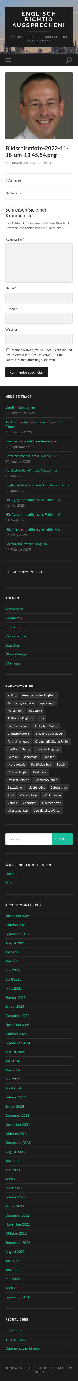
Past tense (40, 772)
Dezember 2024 (17, 1015)
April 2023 (13, 1179)
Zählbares (29, 803)
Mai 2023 (12, 1170)
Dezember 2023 (17, 1115)
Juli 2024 (12, 1061)
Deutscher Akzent (46, 726)
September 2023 (17, 1142)
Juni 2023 (12, 1161)
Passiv (61, 764)
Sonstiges (12, 645)
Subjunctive (37, 787)
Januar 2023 (14, 1206)
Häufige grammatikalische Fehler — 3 (32, 500)
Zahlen (12, 803)
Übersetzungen (16, 654)
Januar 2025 (14, 1006)
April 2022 (13, 1288)
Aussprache (14, 609)
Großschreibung (19, 749)
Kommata (30, 757)
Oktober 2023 (16, 1133)
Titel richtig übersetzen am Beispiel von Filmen (34, 424)
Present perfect (18, 780)
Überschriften (51, 803)
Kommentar (14, 239)
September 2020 (17, 1297)
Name (10, 288)
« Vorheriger (14, 180)
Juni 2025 (12, 961)
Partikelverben (41, 764)
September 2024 (17, 1043)
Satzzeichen (15, 787)
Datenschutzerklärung (22, 1348)
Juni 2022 (12, 1269)
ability (12, 695)
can (41, 718)
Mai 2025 (12, 970)
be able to (35, 710)
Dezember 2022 (17, 1215)
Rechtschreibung (45, 780)
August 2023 (15, 1151)
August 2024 (15, 1052)
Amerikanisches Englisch (38, 695)
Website (11, 329)
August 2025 (15, 943)
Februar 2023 (15, 1197)
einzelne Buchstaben (49, 733)
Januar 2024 (14, 1106)
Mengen (48, 757)
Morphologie (16, 764)
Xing (8, 882)
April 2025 (13, 979)
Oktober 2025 (16, 925)
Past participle (17, 772)
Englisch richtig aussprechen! (39, 19)
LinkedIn (11, 874)
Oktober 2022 (16, 1233)
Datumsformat (18, 726)
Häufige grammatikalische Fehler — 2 (32, 514)
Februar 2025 (15, 997)
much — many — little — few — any (30, 441)
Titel (11, 795)
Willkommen (52, 795)
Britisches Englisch (20, 718)
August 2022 (15, 1251)
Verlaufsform (29, 795)
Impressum (13, 1330)
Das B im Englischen (20, 407)
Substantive (59, 787)
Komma (13, 757)
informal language (48, 749)
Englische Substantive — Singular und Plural (37, 485)
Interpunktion (15, 627)
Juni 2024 (12, 1070)
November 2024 (17, 1024)
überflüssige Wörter (47, 810)
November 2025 (17, 915)
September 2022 (17, 1242)
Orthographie (15, 636)
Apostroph (47, 703)
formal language (18, 741)
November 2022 (17, 1224)
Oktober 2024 (16, 1034)
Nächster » (13, 193)
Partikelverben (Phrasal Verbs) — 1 (31, 470)
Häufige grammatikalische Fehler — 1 (32, 529)
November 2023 (17, 1124)
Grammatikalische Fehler (52, 741)
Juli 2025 (12, 952)
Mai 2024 (12, 1079)
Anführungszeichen (21, 703)
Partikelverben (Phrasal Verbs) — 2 (31, 456)
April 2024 (13, 1088)
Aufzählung (15, 710)
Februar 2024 (15, 1097)
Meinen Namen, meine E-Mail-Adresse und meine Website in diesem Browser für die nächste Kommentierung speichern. (38, 355)
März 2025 (13, 988)
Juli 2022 (12, 1261)
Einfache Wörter (19, 733)
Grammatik (13, 618)
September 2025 (17, 934)
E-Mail (11, 309)
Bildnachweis (15, 1339)
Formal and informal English (26, 544)
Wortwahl (13, 663)
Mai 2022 (12, 1279)
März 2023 (13, 1188)
